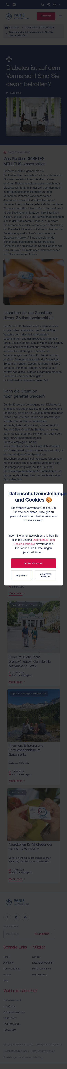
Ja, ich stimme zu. (33, 563)
